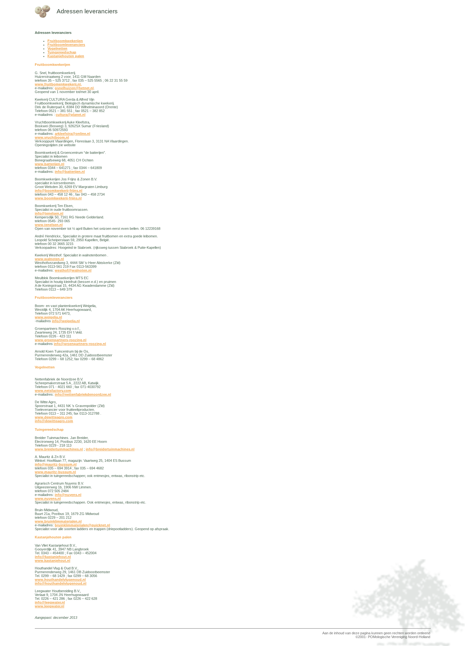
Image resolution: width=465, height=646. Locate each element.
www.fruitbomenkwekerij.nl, (58, 84)
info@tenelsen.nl (49, 213)
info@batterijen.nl (70, 171)
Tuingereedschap (61, 52)
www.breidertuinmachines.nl (59, 449)
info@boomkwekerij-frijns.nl (58, 190)
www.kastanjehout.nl (52, 560)
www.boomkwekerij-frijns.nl (58, 198)
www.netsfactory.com (53, 390)
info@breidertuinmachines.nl (110, 449)
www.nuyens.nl (48, 498)
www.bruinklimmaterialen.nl (58, 521)
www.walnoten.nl (49, 259)
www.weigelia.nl (48, 317)
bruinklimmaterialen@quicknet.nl (82, 525)
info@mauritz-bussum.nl (56, 464)
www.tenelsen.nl (49, 225)
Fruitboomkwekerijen (65, 41)
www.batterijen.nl (49, 164)
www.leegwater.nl (49, 606)
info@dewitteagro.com (54, 421)
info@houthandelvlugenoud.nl (60, 583)
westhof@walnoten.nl (73, 270)
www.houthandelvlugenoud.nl (60, 579)
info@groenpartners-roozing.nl (80, 344)
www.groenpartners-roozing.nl (60, 340)
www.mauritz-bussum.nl (55, 472)
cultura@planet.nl (70, 114)
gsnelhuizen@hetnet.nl (74, 88)
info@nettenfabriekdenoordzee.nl (83, 394)
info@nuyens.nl (68, 495)
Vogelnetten (57, 48)
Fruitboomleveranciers (66, 45)
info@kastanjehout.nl (53, 557)
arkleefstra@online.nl (72, 133)
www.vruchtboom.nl (52, 137)
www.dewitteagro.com (53, 417)
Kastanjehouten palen (65, 56)
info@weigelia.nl (66, 321)
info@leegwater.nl (50, 602)
